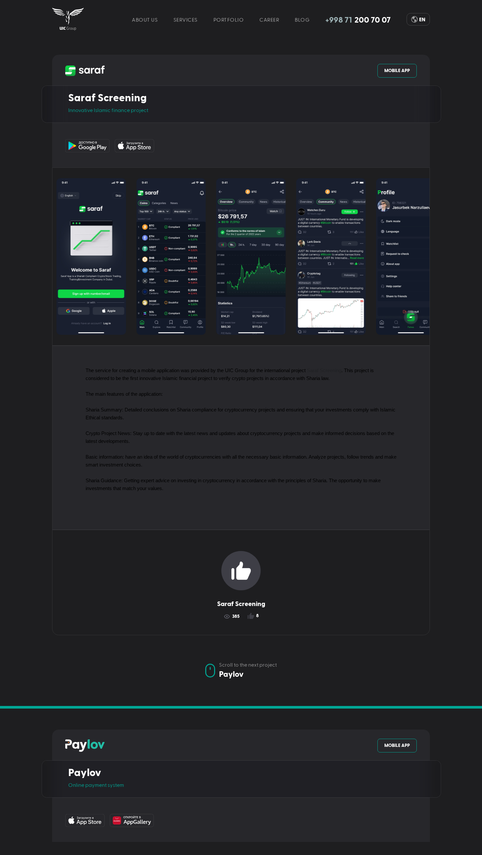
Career (269, 20)
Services (185, 20)
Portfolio (228, 20)
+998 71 (358, 20)
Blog (302, 20)
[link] (68, 19)
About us (145, 20)
